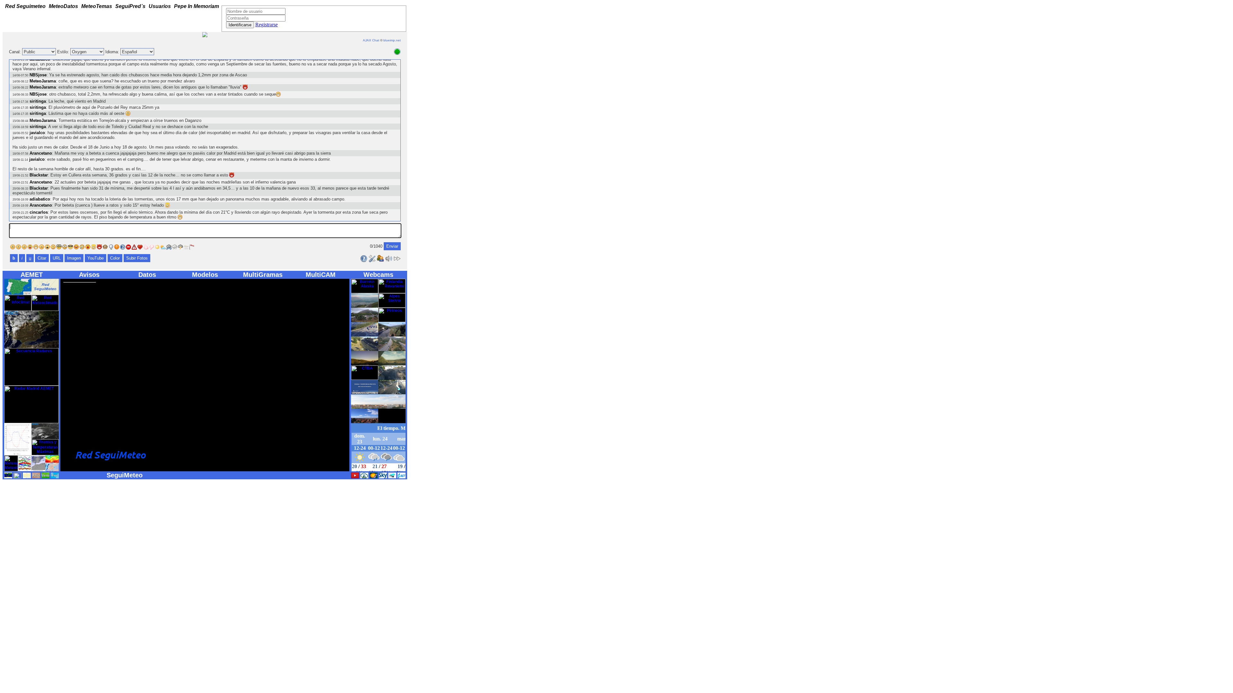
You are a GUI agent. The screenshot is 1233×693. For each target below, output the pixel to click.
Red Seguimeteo (25, 5)
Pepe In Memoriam (196, 5)
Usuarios (160, 5)
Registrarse (266, 24)
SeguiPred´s (130, 5)
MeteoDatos (63, 5)
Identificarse (240, 24)
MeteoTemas (96, 5)
